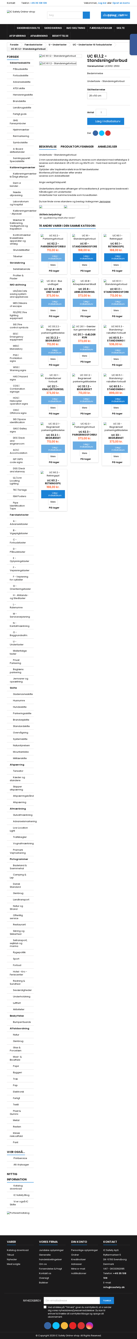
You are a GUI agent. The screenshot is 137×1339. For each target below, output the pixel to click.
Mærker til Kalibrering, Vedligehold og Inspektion (19, 224)
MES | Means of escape (18, 304)
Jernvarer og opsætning (19, 680)
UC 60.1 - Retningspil (116, 245)
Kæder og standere (17, 779)
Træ (15, 1079)
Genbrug (18, 893)
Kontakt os (45, 1273)
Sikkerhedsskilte (28, 28)
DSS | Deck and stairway (17, 470)
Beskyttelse (60, 36)
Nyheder (12, 1259)
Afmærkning (39, 36)
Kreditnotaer (78, 1259)
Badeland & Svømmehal (18, 867)
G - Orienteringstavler (20, 587)
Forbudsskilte (20, 75)
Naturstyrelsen (21, 745)
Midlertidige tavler (18, 652)
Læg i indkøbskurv (105, 121)
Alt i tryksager (21, 1164)
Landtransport (21, 899)
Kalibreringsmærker (22, 167)
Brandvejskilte (21, 719)
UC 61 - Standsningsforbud (86, 245)
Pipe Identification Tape (17, 505)
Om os (43, 1264)
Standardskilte (21, 726)
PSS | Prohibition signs (16, 358)
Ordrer (75, 1254)
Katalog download (16, 1187)
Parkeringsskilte (22, 713)
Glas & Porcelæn (15, 1049)
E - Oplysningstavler (19, 559)
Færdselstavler (101, 28)
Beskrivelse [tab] (48, 147)
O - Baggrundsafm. (19, 634)
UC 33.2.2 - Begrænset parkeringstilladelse (55, 340)
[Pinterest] (108, 133)
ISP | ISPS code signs (16, 461)
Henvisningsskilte (23, 94)
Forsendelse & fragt (50, 1268)
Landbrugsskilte (22, 107)
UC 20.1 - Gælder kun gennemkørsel (84, 337)
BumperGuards (22, 1022)
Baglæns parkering (17, 671)
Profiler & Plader (17, 277)
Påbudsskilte (20, 69)
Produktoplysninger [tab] (77, 147)
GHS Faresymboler (18, 122)
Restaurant (19, 924)
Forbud (17, 965)
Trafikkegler (20, 837)
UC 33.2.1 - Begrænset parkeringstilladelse (55, 438)
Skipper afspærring (16, 788)
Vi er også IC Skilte (19, 1203)
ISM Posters (19, 496)
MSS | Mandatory (16, 347)
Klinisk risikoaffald (16, 1134)
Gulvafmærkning (22, 815)
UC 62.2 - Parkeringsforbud (54, 245)
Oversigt (44, 1278)
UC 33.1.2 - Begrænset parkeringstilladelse (87, 389)
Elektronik (18, 1091)
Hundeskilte (20, 707)
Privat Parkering (15, 661)
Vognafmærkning (23, 843)
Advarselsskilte (22, 82)
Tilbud (10, 1254)
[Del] (95, 133)
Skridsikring (53, 28)
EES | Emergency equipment (16, 336)
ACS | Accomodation (18, 451)
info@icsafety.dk (114, 1287)
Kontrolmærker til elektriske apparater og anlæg (20, 239)
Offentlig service (16, 917)
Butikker (43, 1282)
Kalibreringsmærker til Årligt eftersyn (22, 175)
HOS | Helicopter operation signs (19, 400)
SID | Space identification (18, 421)
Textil (16, 1104)
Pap (15, 1085)
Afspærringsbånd (23, 796)
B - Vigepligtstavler (19, 532)
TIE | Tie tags (20, 490)
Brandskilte (19, 101)
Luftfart (17, 1003)
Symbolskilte (20, 142)
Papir (16, 1066)
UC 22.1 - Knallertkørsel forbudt (53, 389)
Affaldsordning (19, 1028)
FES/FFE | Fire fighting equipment (18, 315)
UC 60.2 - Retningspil (53, 482)
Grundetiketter (21, 250)
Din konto (79, 1242)
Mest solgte (13, 1264)
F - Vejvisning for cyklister (19, 578)
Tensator (18, 771)
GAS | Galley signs (18, 430)
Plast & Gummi (15, 1112)
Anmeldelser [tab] (107, 147)
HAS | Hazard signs (19, 378)
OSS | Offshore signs (18, 411)
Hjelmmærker (21, 129)
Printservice (20, 1158)
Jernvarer (105, 201)
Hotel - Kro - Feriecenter (18, 973)
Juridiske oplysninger (51, 1250)
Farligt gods (20, 114)
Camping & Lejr (18, 876)
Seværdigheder (22, 990)
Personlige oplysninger (84, 1250)
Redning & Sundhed (17, 982)
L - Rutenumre (16, 606)
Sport (16, 958)
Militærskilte (20, 758)
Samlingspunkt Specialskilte (20, 159)
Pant (15, 1142)
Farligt (16, 1098)
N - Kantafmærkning (19, 624)
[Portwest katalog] (18, 1213)
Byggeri (17, 1072)
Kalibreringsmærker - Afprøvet (22, 212)
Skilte (120, 28)
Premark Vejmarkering (18, 851)
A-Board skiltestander (17, 150)
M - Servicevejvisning (20, 615)
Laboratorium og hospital (19, 203)
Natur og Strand (16, 907)
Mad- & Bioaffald (16, 1058)
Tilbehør (17, 256)
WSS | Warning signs (18, 369)
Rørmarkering (21, 136)
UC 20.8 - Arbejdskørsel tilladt (84, 292)
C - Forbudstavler (18, 541)
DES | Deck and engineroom (17, 440)
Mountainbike (21, 752)
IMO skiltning (75, 28)
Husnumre (19, 700)
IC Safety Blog (21, 1195)
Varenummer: (95, 66)
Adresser (76, 1264)
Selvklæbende (21, 269)
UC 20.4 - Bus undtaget (53, 290)
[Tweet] (101, 133)
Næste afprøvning (16, 194)
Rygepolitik (19, 952)
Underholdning (21, 996)
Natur (16, 1034)
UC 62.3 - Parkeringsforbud (85, 433)
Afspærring (17, 36)
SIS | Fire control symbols (19, 326)
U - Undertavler (17, 643)
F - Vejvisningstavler (19, 569)
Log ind (102, 2)
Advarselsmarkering (23, 821)
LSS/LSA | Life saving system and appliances (19, 294)
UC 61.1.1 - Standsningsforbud (118, 290)
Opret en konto (121, 2)
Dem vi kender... (15, 184)
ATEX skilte (19, 88)
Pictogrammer (19, 859)
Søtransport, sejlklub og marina (18, 943)
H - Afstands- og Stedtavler (19, 596)
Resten (17, 1126)
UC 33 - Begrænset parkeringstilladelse (118, 438)
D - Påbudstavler (17, 550)
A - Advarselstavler (19, 522)
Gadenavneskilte (23, 694)
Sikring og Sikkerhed (17, 932)
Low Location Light (19, 829)
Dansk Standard (15, 885)
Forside (13, 57)
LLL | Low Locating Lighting (16, 480)
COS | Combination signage (17, 388)
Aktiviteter (18, 1009)
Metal (16, 1120)
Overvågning (20, 732)
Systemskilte (20, 739)
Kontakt (11, 2)
